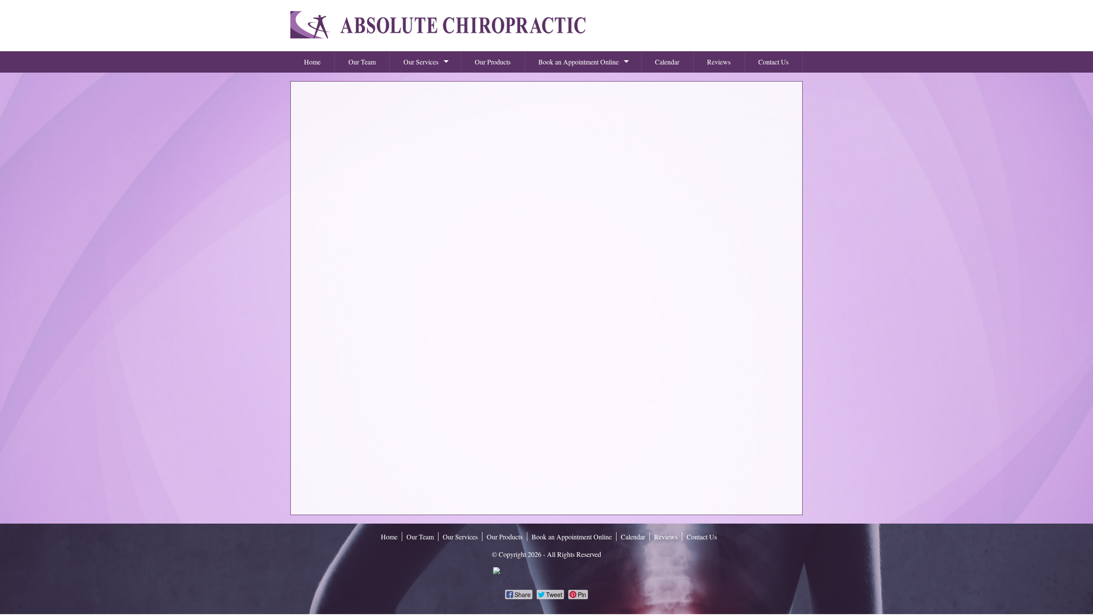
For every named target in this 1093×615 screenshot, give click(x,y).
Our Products (493, 61)
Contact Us (773, 61)
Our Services (420, 61)
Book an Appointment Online (578, 61)
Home (312, 61)
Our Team (362, 61)
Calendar (667, 61)
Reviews (719, 61)
